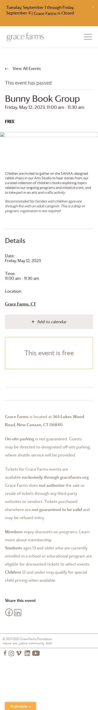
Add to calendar (52, 321)
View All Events (26, 68)
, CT (20, 304)
